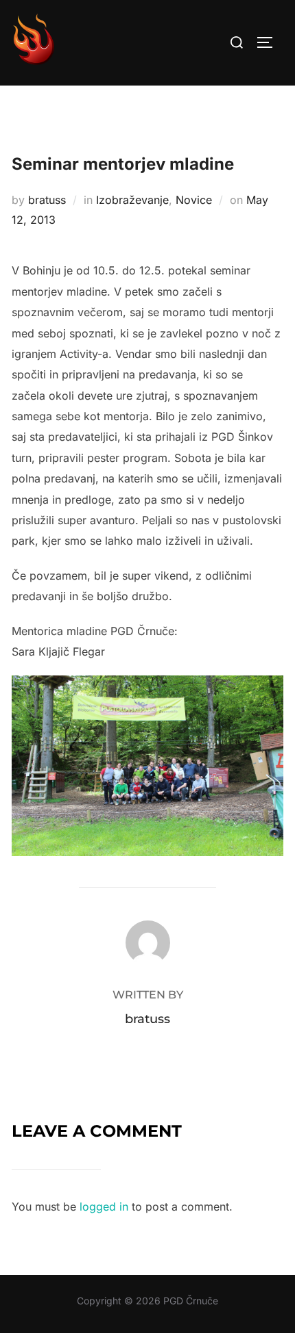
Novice (194, 200)
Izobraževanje (132, 200)
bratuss (47, 200)
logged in (104, 1206)
